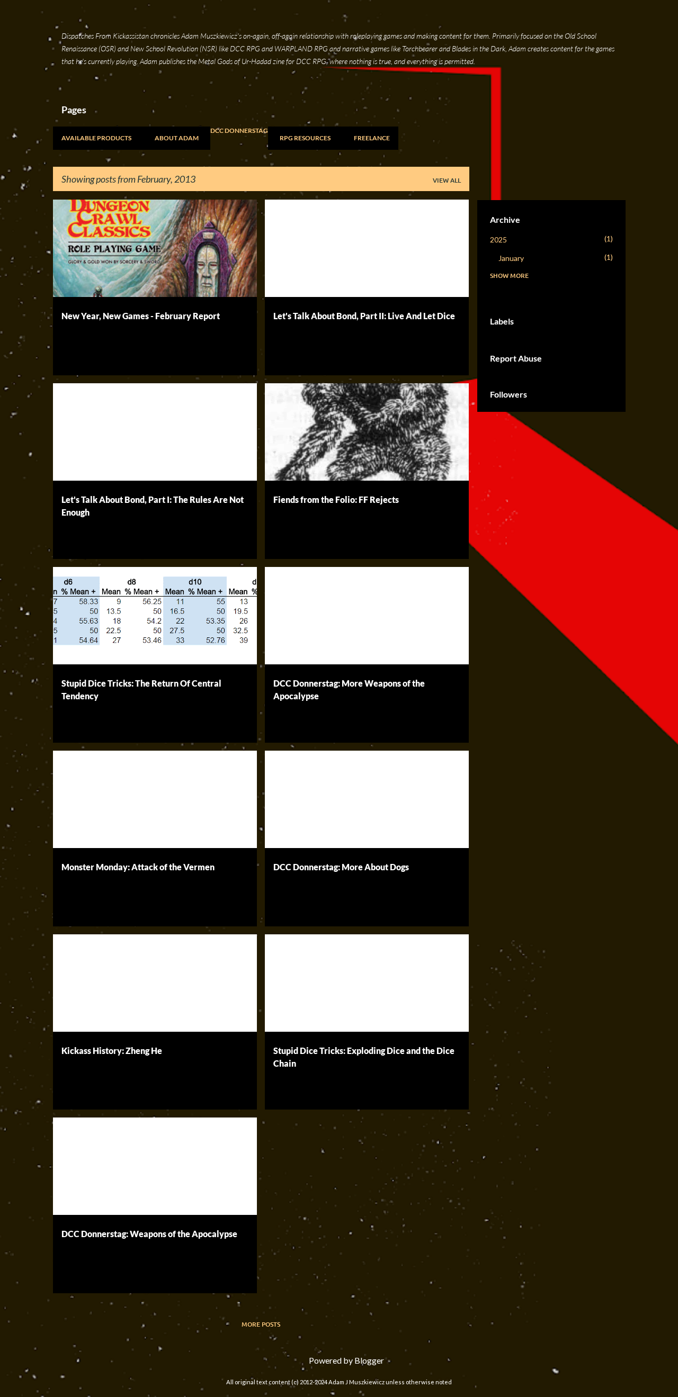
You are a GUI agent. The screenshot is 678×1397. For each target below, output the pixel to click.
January (511, 258)
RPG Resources (305, 138)
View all (447, 180)
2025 (498, 239)
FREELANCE (372, 138)
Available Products (96, 138)
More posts (261, 1324)
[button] (242, 355)
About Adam (177, 138)
